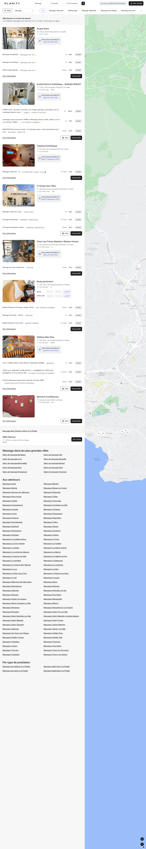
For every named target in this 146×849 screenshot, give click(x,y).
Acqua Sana (43, 28)
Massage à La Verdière (12, 561)
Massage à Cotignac (52, 509)
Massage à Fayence (11, 518)
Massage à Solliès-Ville (53, 637)
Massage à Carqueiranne (13, 505)
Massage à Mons (50, 582)
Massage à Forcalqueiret (12, 522)
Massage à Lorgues (52, 578)
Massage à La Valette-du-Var (55, 556)
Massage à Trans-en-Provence (56, 650)
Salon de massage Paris (53, 467)
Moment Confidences (48, 397)
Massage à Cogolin (10, 509)
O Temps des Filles (46, 186)
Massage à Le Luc (10, 569)
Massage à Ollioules (11, 590)
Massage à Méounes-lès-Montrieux (17, 582)
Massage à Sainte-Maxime (54, 625)
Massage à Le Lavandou (53, 565)
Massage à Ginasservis (12, 531)
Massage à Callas (51, 497)
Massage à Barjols (10, 488)
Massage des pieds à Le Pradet (15, 671)
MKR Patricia (9, 437)
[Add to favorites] (32, 29)
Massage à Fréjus (51, 522)
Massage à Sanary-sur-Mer (55, 629)
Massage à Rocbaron (11, 608)
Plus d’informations (9, 76)
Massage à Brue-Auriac (12, 497)
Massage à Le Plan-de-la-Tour (15, 573)
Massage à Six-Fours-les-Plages (16, 633)
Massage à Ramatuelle (53, 599)
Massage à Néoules (52, 586)
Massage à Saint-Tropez (53, 620)
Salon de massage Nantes (54, 463)
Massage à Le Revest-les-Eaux (56, 573)
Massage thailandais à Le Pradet (57, 671)
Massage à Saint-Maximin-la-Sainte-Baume (61, 616)
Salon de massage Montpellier (15, 463)
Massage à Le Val (10, 578)
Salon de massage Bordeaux (14, 455)
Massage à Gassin (51, 526)
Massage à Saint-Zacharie (13, 625)
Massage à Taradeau (11, 642)
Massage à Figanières (52, 518)
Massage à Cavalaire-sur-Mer (56, 505)
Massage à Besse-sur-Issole (55, 488)
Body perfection (45, 281)
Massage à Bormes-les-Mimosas (16, 492)
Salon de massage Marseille (55, 459)
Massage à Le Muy (51, 569)
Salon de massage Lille (53, 455)
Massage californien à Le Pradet (57, 666)
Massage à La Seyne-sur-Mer (14, 556)
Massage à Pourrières (52, 595)
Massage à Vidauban (11, 654)
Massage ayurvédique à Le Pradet (16, 666)
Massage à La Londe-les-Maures (16, 552)
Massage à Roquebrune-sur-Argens (58, 608)
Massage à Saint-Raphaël (13, 620)
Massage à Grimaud (11, 535)
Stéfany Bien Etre (45, 337)
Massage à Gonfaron (52, 531)
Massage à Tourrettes (52, 646)
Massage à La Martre (52, 552)
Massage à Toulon (10, 646)
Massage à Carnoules (52, 501)
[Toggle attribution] (143, 847)
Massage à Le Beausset (53, 561)
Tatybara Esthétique (47, 146)
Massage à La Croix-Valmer (14, 543)
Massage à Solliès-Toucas (13, 637)
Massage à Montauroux (12, 586)
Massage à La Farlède (52, 543)
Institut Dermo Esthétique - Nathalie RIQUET (59, 84)
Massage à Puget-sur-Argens (15, 599)
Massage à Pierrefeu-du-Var (55, 590)
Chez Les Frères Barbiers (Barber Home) (58, 241)
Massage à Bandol (51, 484)
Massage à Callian (10, 501)
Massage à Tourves (10, 650)
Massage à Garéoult (11, 526)
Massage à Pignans (10, 595)
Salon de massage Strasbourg (15, 472)
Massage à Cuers (10, 514)
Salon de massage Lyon (12, 459)
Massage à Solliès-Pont (53, 633)
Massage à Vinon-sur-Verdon (55, 654)
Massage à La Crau (51, 539)
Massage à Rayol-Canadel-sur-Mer (17, 603)
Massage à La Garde (11, 548)
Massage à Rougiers (11, 612)
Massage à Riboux (51, 603)
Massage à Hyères (51, 535)
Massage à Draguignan (53, 514)
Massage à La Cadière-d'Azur (14, 539)
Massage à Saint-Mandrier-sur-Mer (17, 616)
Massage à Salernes (11, 629)
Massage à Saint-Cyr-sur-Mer (56, 612)
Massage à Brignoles (52, 492)
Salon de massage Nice (12, 467)
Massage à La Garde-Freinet (55, 548)
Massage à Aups (9, 484)
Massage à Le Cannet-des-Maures (17, 565)
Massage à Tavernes (52, 642)
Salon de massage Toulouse (55, 472)
